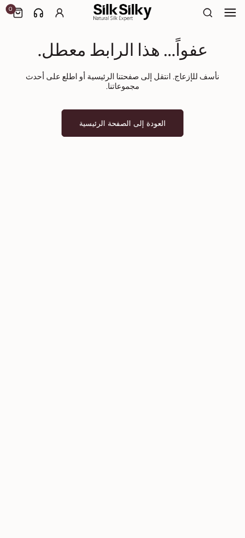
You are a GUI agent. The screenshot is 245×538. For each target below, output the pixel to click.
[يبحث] (208, 12)
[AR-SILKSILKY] (122, 12)
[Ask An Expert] (38, 12)
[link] (38, 12)
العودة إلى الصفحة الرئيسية (122, 123)
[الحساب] (59, 12)
